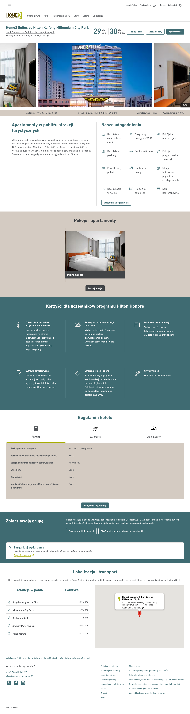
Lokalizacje (11, 658)
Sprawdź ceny (176, 31)
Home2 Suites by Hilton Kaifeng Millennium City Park (66, 658)
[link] (47, 112)
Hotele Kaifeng (33, 658)
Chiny (21, 658)
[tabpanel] (95, 471)
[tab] (36, 433)
